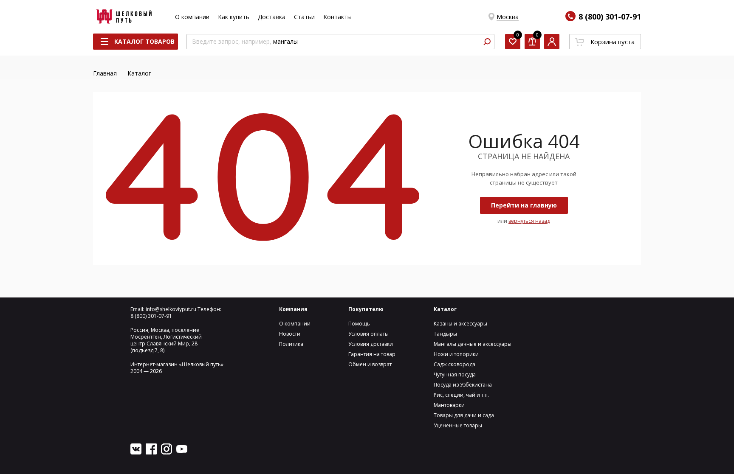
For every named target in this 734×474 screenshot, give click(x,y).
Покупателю (366, 309)
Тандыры (445, 333)
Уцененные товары (458, 425)
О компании (192, 17)
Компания (293, 309)
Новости (289, 333)
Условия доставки (370, 344)
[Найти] (486, 41)
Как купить (233, 17)
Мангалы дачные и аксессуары (472, 344)
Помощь (359, 323)
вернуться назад (529, 220)
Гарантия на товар (371, 354)
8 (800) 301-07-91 (610, 16)
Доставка (271, 17)
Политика (291, 344)
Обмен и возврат (370, 364)
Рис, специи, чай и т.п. (461, 394)
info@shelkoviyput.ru (171, 309)
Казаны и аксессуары (460, 323)
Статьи (304, 17)
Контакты (337, 17)
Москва (508, 17)
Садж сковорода (454, 364)
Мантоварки (449, 405)
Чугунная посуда (455, 374)
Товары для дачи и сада (464, 415)
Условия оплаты (368, 333)
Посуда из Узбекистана (463, 384)
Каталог (445, 309)
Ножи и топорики (456, 354)
